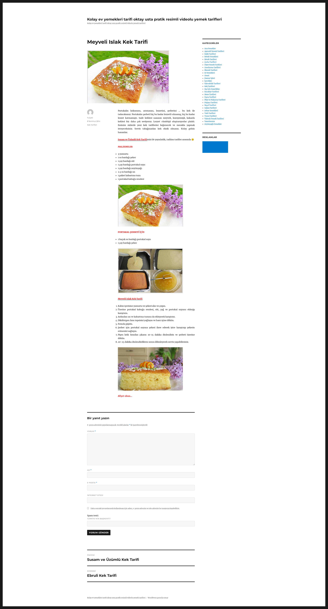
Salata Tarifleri (210, 108)
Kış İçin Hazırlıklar (212, 89)
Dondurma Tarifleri (212, 67)
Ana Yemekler (210, 49)
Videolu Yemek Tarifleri (214, 119)
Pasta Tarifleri (210, 97)
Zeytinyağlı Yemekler (213, 124)
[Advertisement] (215, 147)
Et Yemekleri (209, 73)
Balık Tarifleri (210, 54)
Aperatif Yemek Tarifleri (214, 51)
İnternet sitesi (95, 495)
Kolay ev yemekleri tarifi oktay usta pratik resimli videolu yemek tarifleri (154, 19)
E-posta (92, 483)
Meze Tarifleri (210, 94)
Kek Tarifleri (92, 125)
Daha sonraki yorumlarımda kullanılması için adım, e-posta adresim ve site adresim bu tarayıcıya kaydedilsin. (135, 508)
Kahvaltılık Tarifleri (212, 84)
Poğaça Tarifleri (210, 102)
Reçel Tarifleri (210, 105)
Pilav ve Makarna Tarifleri (214, 100)
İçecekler (208, 81)
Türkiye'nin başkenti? (99, 519)
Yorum (91, 431)
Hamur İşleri (209, 78)
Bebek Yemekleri (211, 57)
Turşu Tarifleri (210, 116)
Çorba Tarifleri (210, 62)
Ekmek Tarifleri (210, 70)
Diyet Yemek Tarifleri (213, 65)
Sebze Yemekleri (211, 111)
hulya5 (90, 118)
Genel (206, 75)
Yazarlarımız (209, 121)
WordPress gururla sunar (158, 598)
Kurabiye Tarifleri (211, 92)
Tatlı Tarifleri (209, 113)
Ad (89, 470)
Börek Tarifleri (210, 59)
